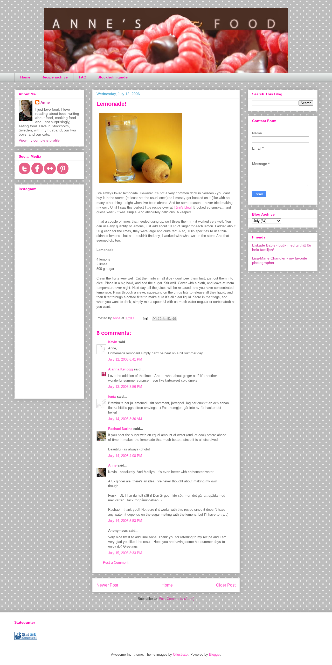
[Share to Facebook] (169, 318)
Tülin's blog (182, 207)
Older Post (226, 585)
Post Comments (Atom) (176, 599)
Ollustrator (180, 654)
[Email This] (154, 318)
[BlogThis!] (159, 318)
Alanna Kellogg (120, 369)
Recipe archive (55, 77)
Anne (112, 465)
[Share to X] (164, 318)
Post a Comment (115, 562)
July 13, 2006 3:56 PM (125, 387)
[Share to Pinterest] (174, 318)
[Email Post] (145, 318)
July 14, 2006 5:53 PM (125, 521)
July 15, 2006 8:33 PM (125, 553)
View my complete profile (39, 140)
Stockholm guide (113, 77)
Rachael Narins (120, 429)
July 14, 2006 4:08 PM (125, 456)
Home (25, 77)
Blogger (214, 654)
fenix (112, 396)
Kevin (112, 342)
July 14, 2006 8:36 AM (125, 419)
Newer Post (107, 585)
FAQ (82, 77)
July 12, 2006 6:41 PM (125, 359)
